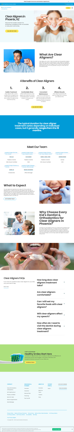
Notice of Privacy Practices (21, 413)
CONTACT (9, 384)
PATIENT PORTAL (50, 385)
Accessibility (29, 414)
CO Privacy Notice (11, 414)
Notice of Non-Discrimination (41, 413)
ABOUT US (41, 384)
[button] (72, 8)
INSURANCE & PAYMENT (27, 385)
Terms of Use (31, 413)
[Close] (72, 429)
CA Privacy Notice (53, 413)
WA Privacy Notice (21, 414)
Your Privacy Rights (11, 417)
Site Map (35, 414)
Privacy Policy (10, 413)
